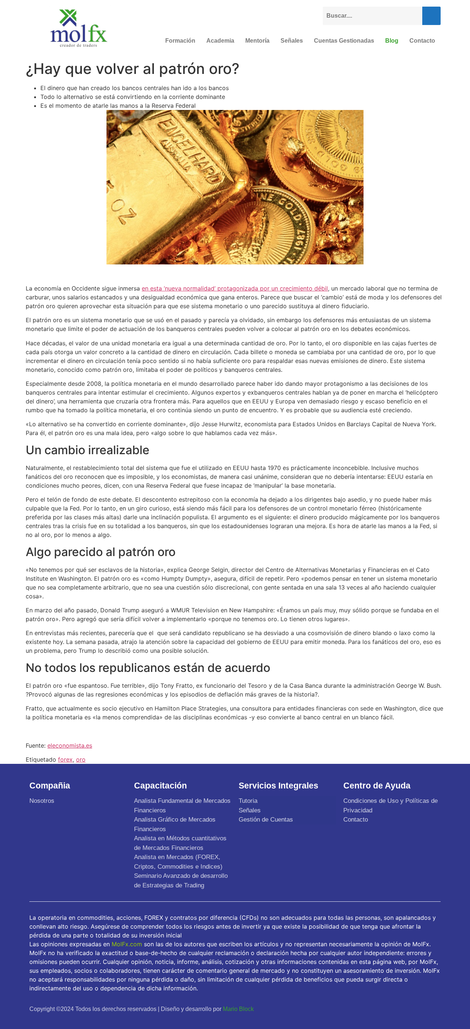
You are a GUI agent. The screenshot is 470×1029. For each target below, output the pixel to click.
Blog (391, 41)
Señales (292, 41)
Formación (180, 41)
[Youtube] (415, 1008)
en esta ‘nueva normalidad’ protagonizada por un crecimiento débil (235, 288)
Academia (220, 41)
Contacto (422, 41)
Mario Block (238, 1009)
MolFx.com (127, 944)
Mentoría (257, 41)
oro (81, 759)
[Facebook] (380, 1008)
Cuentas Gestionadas (344, 41)
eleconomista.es (69, 745)
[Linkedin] (432, 1008)
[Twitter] (398, 1008)
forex (65, 759)
